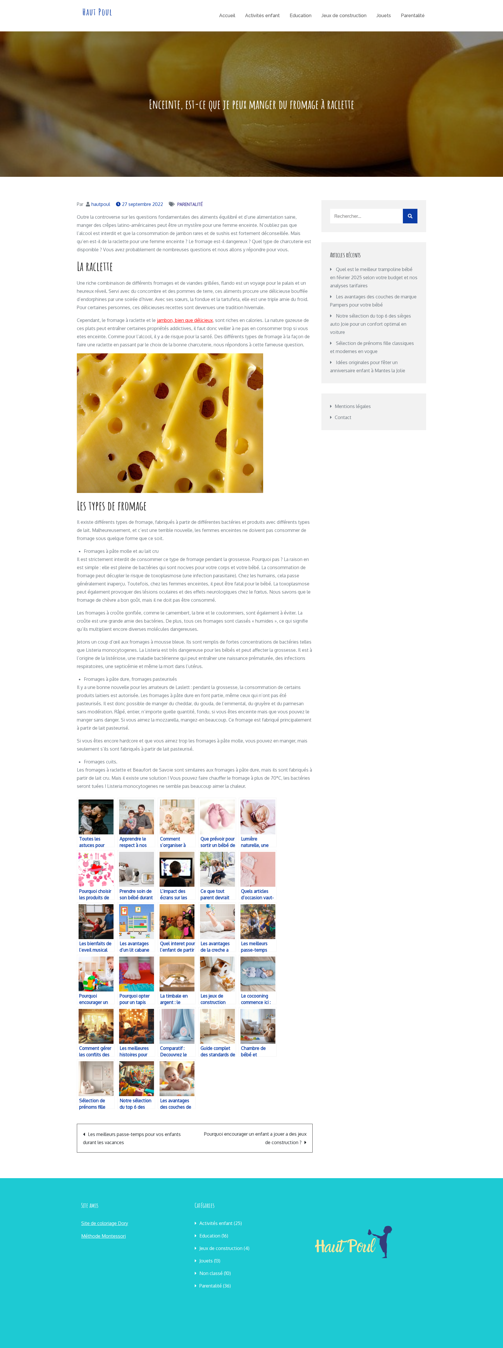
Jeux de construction (343, 15)
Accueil (227, 15)
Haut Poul (97, 12)
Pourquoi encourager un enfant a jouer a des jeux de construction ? (255, 1138)
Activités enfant (262, 15)
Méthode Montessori (103, 1236)
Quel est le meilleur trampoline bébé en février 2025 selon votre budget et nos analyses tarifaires (373, 277)
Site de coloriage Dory (104, 1223)
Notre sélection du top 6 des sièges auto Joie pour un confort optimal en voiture (370, 324)
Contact (343, 417)
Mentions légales (353, 406)
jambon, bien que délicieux (185, 320)
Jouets (383, 15)
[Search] (410, 216)
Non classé (211, 1273)
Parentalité (413, 15)
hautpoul (100, 204)
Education (300, 15)
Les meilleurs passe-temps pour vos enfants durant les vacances (132, 1138)
